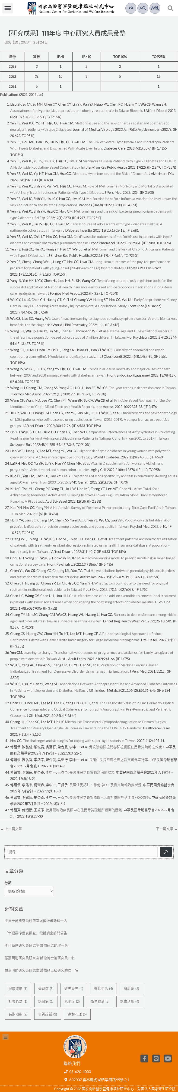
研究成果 (12, 42)
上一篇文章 (11, 829)
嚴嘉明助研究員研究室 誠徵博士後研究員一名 (40, 958)
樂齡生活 (103, 989)
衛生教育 (100, 1001)
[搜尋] (166, 852)
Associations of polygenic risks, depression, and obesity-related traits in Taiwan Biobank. (76, 111)
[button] (7, 8)
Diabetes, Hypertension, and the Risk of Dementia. (110, 174)
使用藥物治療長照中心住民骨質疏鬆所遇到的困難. (84, 810)
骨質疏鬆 (47, 1014)
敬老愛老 (73, 989)
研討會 (131, 989)
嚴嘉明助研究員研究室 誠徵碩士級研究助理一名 (41, 970)
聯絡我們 (72, 1063)
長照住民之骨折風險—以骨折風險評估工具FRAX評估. (110, 797)
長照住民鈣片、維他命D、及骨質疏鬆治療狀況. (105, 785)
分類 (8, 883)
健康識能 (18, 989)
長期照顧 (18, 1014)
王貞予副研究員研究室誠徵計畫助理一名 (36, 921)
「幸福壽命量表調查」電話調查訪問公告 (36, 933)
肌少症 (72, 1001)
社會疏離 (18, 1001)
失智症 (46, 989)
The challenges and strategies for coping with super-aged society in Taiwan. (79, 741)
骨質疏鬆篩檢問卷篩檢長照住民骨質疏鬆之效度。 (127, 747)
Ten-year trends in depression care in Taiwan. (142, 388)
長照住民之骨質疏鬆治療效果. (92, 772)
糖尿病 (46, 1001)
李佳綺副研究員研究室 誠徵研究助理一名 (36, 945)
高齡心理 (77, 1014)
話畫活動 (129, 1001)
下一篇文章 (167, 829)
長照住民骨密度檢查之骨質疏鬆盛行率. (119, 760)
